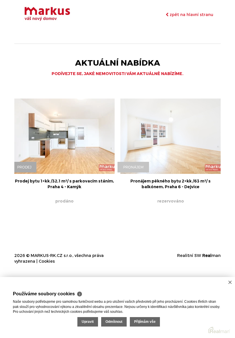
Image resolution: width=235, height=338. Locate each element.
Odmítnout (113, 322)
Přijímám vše (145, 322)
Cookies (47, 261)
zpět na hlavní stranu (191, 14)
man (211, 255)
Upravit (88, 322)
